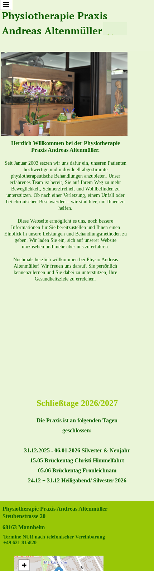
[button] (24, 565)
